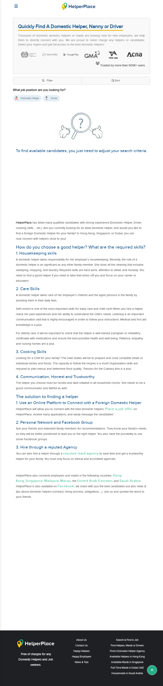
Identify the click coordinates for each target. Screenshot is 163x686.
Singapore (34, 481)
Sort (117, 80)
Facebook (66, 486)
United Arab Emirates (95, 481)
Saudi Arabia (130, 481)
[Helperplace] (14, 4)
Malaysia (51, 481)
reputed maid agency (81, 453)
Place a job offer (119, 409)
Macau (65, 481)
